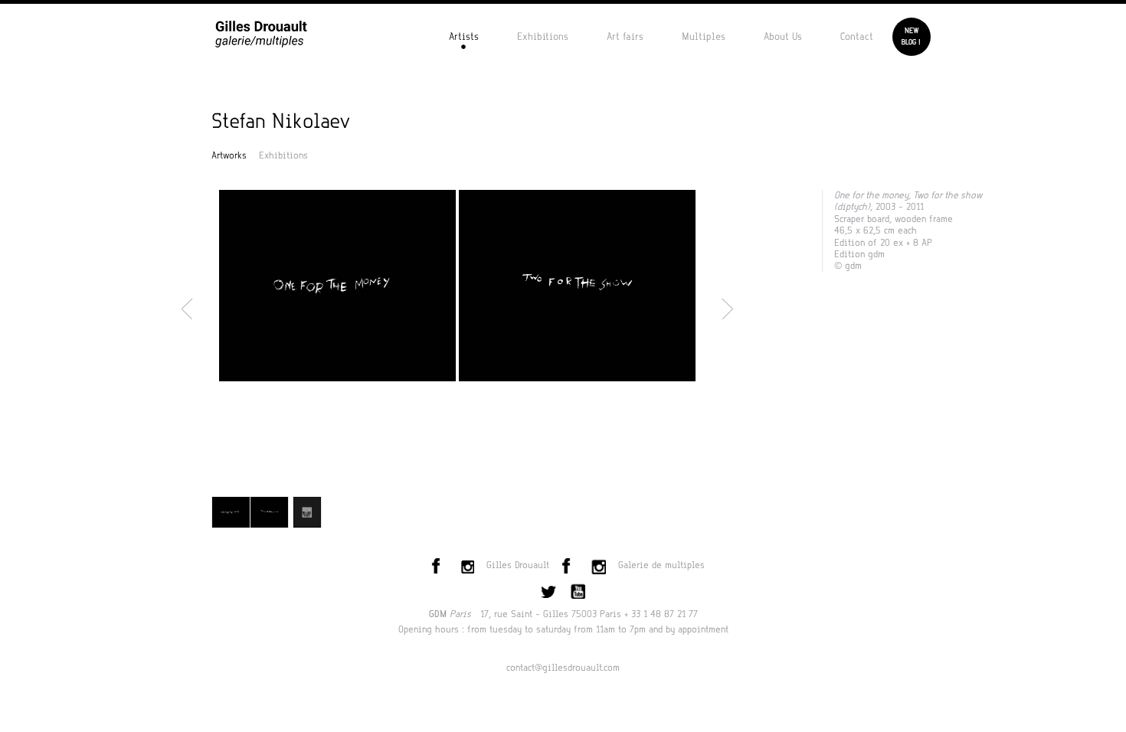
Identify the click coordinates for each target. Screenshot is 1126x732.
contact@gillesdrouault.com (563, 667)
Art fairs (625, 36)
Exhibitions (542, 36)
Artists (464, 36)
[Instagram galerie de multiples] (597, 565)
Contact (856, 36)
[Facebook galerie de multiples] (569, 565)
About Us (783, 36)
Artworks (229, 155)
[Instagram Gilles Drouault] (466, 565)
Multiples (703, 36)
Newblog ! (911, 36)
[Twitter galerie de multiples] (548, 589)
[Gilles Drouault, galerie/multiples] (261, 33)
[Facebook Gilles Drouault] (439, 565)
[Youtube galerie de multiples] (576, 589)
